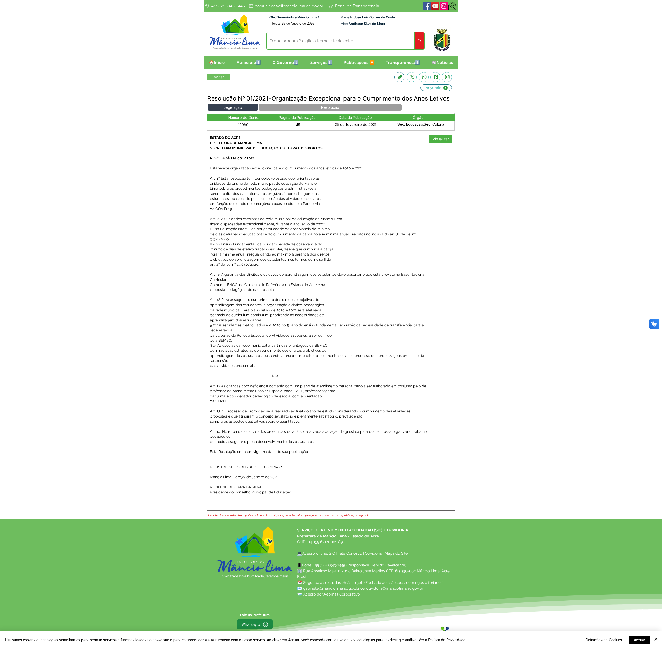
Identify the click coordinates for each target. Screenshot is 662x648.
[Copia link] (399, 77)
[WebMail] (452, 6)
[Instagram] (444, 6)
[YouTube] (435, 6)
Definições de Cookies (603, 639)
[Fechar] (656, 640)
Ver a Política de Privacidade (442, 639)
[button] (249, 62)
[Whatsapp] (424, 77)
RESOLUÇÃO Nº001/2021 (232, 158)
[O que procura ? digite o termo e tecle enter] (419, 40)
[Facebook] (427, 6)
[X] (412, 77)
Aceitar (639, 639)
